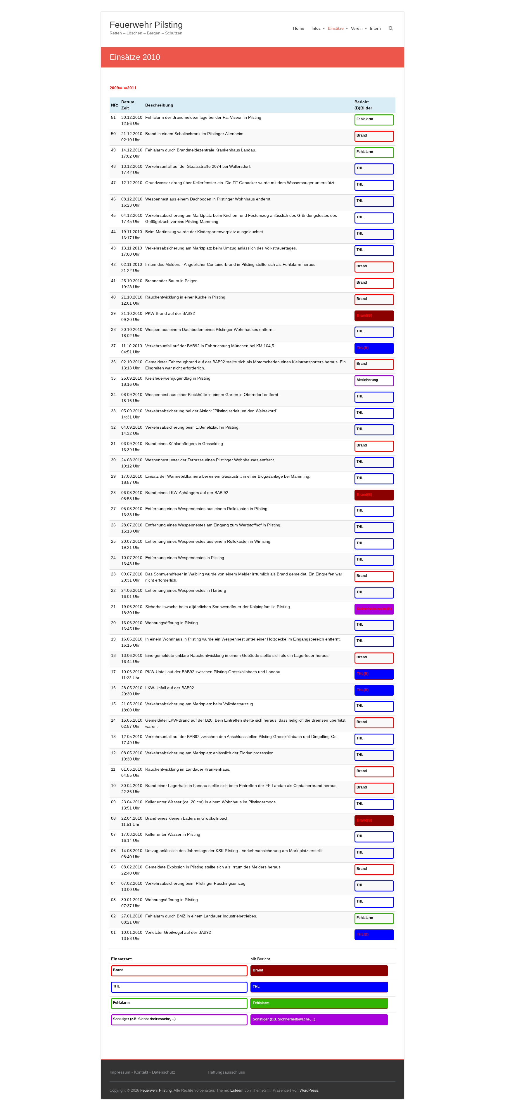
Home (298, 28)
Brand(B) (364, 315)
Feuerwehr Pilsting (146, 24)
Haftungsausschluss (226, 1072)
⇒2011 (130, 88)
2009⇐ (116, 88)
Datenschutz (163, 1072)
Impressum (120, 1072)
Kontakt (141, 1072)
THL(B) (363, 348)
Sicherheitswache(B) (374, 609)
